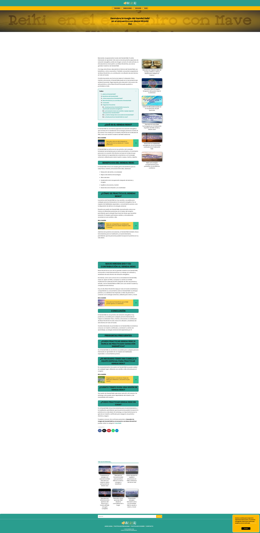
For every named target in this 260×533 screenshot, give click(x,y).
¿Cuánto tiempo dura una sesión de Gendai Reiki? (119, 115)
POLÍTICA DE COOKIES (137, 526)
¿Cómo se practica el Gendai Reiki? (113, 98)
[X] (104, 430)
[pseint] (129, 524)
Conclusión (106, 102)
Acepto (246, 528)
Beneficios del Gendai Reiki (110, 96)
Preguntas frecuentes (109, 105)
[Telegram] (116, 430)
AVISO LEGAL (109, 526)
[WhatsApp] (113, 430)
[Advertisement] (130, 44)
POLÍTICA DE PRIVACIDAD (122, 526)
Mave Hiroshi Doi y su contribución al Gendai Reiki (117, 100)
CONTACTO (149, 526)
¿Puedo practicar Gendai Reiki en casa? (116, 117)
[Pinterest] (109, 430)
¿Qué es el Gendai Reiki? (109, 94)
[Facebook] (100, 430)
